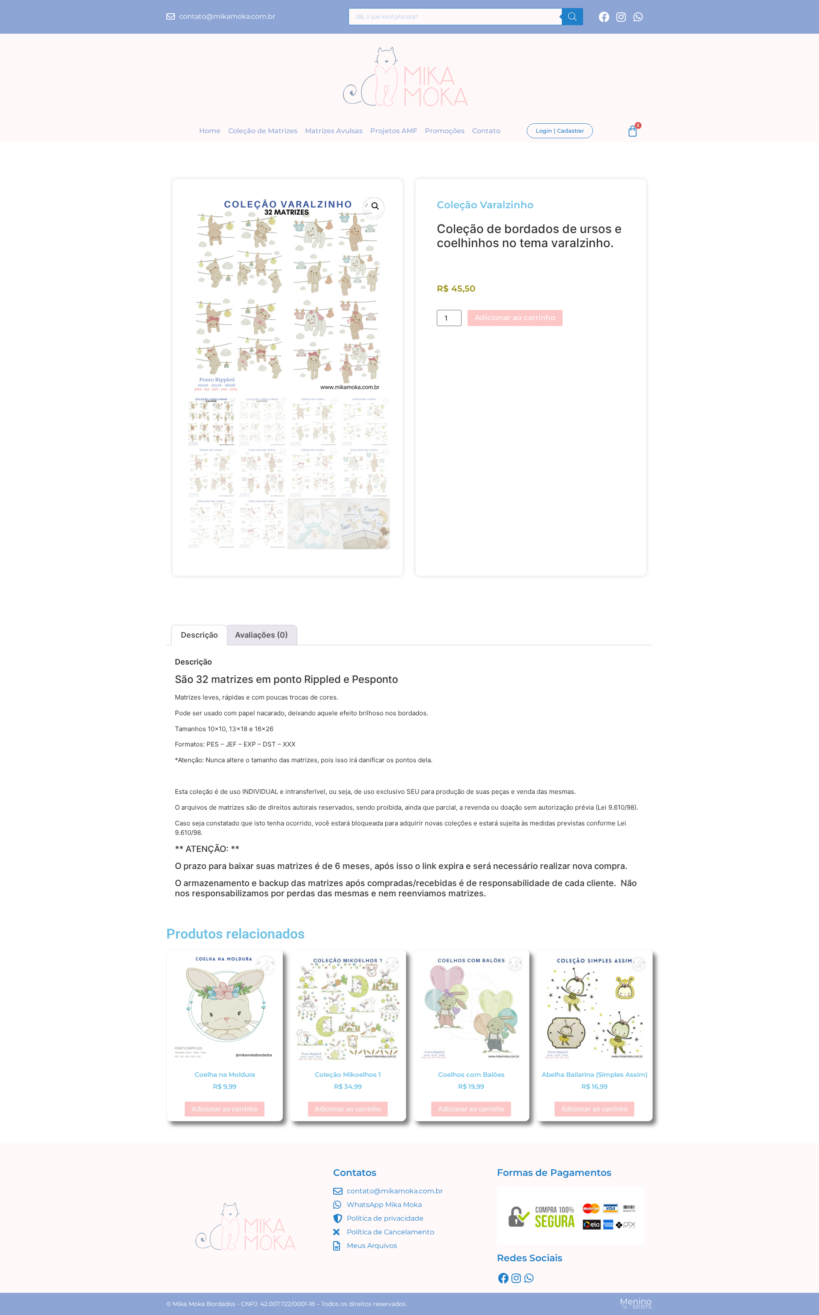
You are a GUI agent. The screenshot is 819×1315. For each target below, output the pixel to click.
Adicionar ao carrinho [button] (225, 1109)
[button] (375, 206)
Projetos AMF (393, 131)
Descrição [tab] (199, 634)
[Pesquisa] (572, 16)
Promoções (445, 131)
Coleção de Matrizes (262, 131)
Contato (486, 131)
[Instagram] (621, 16)
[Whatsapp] (638, 16)
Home (210, 131)
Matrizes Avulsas (334, 131)
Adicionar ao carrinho (515, 317)
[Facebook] (604, 16)
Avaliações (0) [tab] (261, 634)
